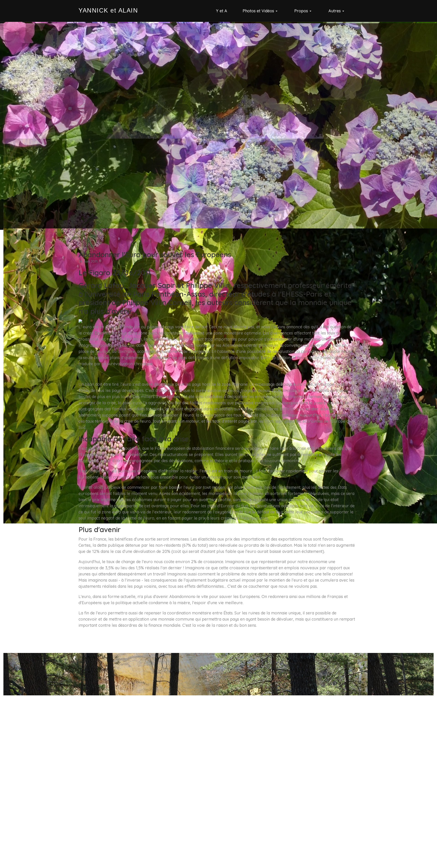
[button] (260, 11)
